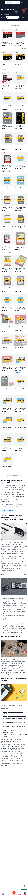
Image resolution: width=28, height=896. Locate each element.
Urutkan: (3, 17)
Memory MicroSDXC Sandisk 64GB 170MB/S (14, 716)
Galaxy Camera (10, 746)
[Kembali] (2, 2)
